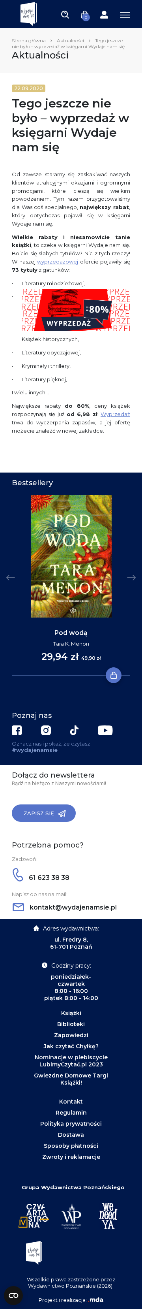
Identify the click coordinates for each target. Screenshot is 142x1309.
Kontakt (71, 1101)
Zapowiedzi (71, 1035)
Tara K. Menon (71, 643)
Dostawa (71, 1134)
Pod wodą (71, 633)
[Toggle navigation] (65, 14)
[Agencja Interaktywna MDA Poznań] (95, 1300)
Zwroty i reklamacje (71, 1156)
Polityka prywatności (71, 1123)
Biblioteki (71, 1024)
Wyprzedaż (115, 414)
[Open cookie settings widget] (13, 1295)
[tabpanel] (71, 585)
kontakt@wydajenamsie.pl (72, 907)
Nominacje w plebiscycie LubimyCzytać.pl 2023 (71, 1061)
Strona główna (29, 40)
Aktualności (70, 40)
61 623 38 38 (48, 877)
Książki (71, 1013)
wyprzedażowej (57, 261)
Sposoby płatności (71, 1145)
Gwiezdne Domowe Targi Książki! (71, 1079)
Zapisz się (39, 813)
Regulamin (71, 1112)
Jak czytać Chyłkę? (71, 1046)
